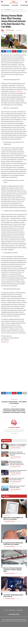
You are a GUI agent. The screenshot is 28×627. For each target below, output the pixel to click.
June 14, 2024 (19, 30)
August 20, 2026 (13, 475)
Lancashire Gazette (10, 30)
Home (2, 9)
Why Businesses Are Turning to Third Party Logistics (17, 486)
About (6, 610)
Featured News (5, 5)
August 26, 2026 (13, 458)
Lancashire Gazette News (15, 447)
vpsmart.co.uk (5, 342)
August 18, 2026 (13, 483)
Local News (15, 5)
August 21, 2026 (13, 467)
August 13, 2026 (13, 491)
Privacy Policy (20, 610)
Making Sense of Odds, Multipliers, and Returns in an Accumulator (18, 445)
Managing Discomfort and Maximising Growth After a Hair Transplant (17, 453)
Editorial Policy (12, 610)
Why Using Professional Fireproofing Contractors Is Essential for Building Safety (16, 462)
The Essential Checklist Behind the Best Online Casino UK (18, 471)
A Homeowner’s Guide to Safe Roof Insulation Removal (16, 478)
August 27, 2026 (13, 449)
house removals (18, 91)
